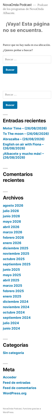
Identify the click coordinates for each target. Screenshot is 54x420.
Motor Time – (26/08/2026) (25, 128)
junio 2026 (11, 216)
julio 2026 (11, 211)
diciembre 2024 (15, 302)
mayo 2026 (12, 221)
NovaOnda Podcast (17, 5)
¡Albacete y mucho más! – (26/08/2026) (23, 156)
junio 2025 (11, 270)
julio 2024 (11, 323)
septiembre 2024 (17, 318)
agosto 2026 (13, 205)
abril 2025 (11, 280)
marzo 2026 (12, 232)
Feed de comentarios (19, 388)
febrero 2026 (13, 237)
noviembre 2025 (16, 253)
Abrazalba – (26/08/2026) (24, 139)
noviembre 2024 (16, 307)
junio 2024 (11, 328)
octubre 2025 (14, 259)
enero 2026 (12, 243)
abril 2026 (11, 227)
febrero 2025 (13, 291)
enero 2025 (12, 296)
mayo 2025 (12, 275)
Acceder (10, 377)
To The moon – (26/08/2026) (26, 134)
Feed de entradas (16, 383)
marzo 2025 (12, 286)
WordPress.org (14, 393)
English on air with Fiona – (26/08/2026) (23, 146)
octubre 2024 (14, 312)
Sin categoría (13, 353)
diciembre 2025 (15, 248)
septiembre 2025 (17, 264)
